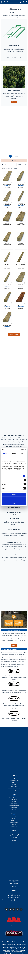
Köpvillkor (14, 818)
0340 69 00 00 (17, 895)
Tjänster (14, 794)
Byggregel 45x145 (7, 224)
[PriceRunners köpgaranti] (14, 934)
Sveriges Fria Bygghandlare (14, 788)
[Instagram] (14, 909)
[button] (7, 2)
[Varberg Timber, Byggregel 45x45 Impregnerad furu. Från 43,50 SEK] (21, 196)
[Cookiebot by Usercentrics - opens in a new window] (20, 449)
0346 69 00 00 (17, 897)
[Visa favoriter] (23, 2)
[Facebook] (6, 909)
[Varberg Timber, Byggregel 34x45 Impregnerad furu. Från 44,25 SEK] (7, 277)
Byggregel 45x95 (7, 244)
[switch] (24, 480)
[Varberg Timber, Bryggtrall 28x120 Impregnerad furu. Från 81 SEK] (7, 176)
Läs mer (13, 101)
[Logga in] (20, 2)
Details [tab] (14, 453)
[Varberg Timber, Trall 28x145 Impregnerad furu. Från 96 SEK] (21, 277)
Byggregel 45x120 (7, 325)
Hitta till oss (13, 840)
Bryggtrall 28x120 (7, 184)
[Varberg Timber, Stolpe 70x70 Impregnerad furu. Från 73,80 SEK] (21, 176)
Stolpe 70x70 (21, 184)
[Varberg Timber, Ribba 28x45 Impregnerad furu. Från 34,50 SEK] (7, 257)
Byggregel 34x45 (7, 285)
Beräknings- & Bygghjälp (14, 805)
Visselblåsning (14, 826)
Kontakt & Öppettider (14, 780)
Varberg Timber (14, 786)
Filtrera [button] (14, 160)
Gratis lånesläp (14, 799)
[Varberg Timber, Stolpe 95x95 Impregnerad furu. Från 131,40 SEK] (21, 237)
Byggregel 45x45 (21, 204)
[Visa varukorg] (26, 2)
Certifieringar (14, 790)
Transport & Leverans (14, 797)
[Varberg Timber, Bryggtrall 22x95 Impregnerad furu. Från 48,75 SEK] (7, 196)
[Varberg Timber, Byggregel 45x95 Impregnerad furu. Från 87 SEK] (7, 237)
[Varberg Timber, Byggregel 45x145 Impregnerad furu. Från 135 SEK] (7, 216)
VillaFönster (14, 784)
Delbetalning (14, 816)
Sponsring (14, 809)
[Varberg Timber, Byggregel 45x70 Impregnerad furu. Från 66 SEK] (7, 297)
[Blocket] (21, 909)
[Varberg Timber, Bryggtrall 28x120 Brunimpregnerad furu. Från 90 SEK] (21, 297)
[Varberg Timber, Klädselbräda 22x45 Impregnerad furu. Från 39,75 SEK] (21, 257)
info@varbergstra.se (14, 893)
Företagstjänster (14, 807)
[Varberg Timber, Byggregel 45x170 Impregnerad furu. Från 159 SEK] (21, 216)
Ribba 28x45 (7, 264)
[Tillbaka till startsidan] (14, 2)
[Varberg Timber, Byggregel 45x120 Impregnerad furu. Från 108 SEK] (7, 317)
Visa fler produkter (14, 334)
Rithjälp (14, 801)
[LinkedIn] (17, 909)
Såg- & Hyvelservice (14, 803)
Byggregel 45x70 (7, 305)
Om (14, 778)
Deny (14, 503)
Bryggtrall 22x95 (7, 204)
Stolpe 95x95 (21, 244)
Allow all (14, 494)
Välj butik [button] (15, 168)
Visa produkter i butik (7, 168)
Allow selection (14, 499)
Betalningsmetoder (14, 822)
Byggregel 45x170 (21, 224)
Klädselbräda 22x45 (20, 264)
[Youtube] (10, 909)
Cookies (14, 824)
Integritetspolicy (14, 820)
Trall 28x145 (21, 285)
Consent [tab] (5, 453)
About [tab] (22, 453)
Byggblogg (14, 782)
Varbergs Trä (14, 775)
